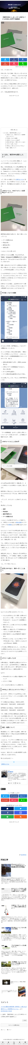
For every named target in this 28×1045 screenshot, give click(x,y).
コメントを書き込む (14, 1025)
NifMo (10, 524)
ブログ (3, 789)
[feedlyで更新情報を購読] (18, 783)
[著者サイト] (9, 783)
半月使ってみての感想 (11, 138)
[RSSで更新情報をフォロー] (20, 783)
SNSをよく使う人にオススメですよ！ (15, 145)
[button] (25, 466)
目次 (12, 129)
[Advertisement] (14, 111)
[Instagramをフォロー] (15, 783)
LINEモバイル (20, 179)
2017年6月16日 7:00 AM (6, 1011)
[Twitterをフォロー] (11, 783)
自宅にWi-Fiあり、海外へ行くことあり (15, 142)
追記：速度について (11, 147)
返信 (25, 1020)
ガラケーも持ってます (11, 144)
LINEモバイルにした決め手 (13, 140)
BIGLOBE (19, 522)
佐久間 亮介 (10, 771)
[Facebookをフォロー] (13, 783)
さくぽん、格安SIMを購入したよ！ (12, 132)
